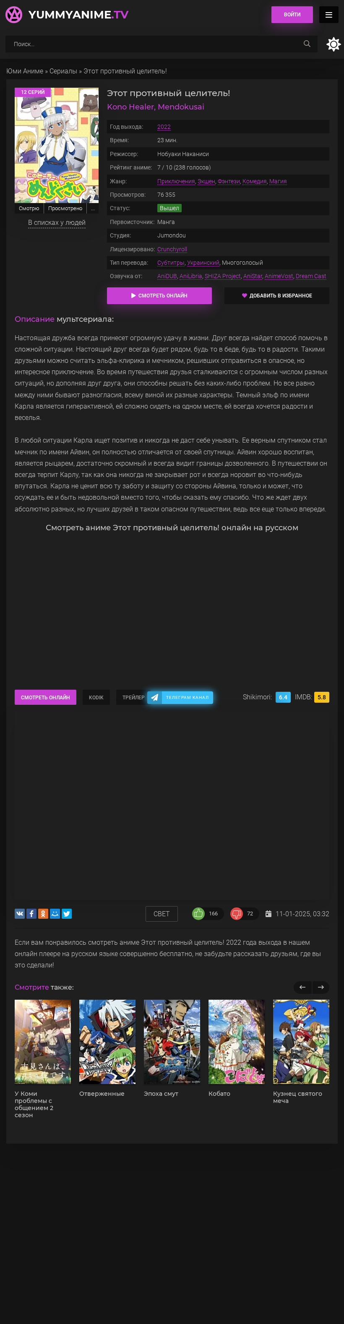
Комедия (254, 181)
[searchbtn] (307, 44)
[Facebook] (31, 914)
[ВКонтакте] (20, 914)
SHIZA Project (223, 276)
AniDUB (167, 276)
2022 (164, 126)
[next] (321, 987)
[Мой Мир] (55, 914)
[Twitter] (67, 914)
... (93, 208)
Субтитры (171, 262)
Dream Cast (311, 276)
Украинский (203, 262)
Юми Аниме (24, 71)
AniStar (252, 276)
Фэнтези (229, 181)
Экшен (206, 181)
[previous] (303, 987)
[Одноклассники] (43, 914)
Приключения (176, 181)
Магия (278, 181)
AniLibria (191, 276)
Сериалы (63, 71)
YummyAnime (78, 14)
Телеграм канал (187, 697)
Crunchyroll (172, 249)
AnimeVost (279, 276)
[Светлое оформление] (333, 44)
